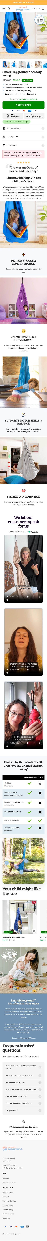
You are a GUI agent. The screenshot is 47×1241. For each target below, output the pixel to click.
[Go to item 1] (6, 65)
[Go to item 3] (22, 65)
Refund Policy (8, 1210)
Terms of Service (9, 1201)
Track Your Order (9, 1182)
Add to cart (23, 105)
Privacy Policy (8, 1205)
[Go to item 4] (30, 65)
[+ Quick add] (34, 931)
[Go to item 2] (14, 65)
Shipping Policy (8, 1214)
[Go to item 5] (38, 65)
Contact (6, 1178)
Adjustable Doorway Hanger (14, 937)
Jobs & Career (8, 1192)
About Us (6, 1218)
